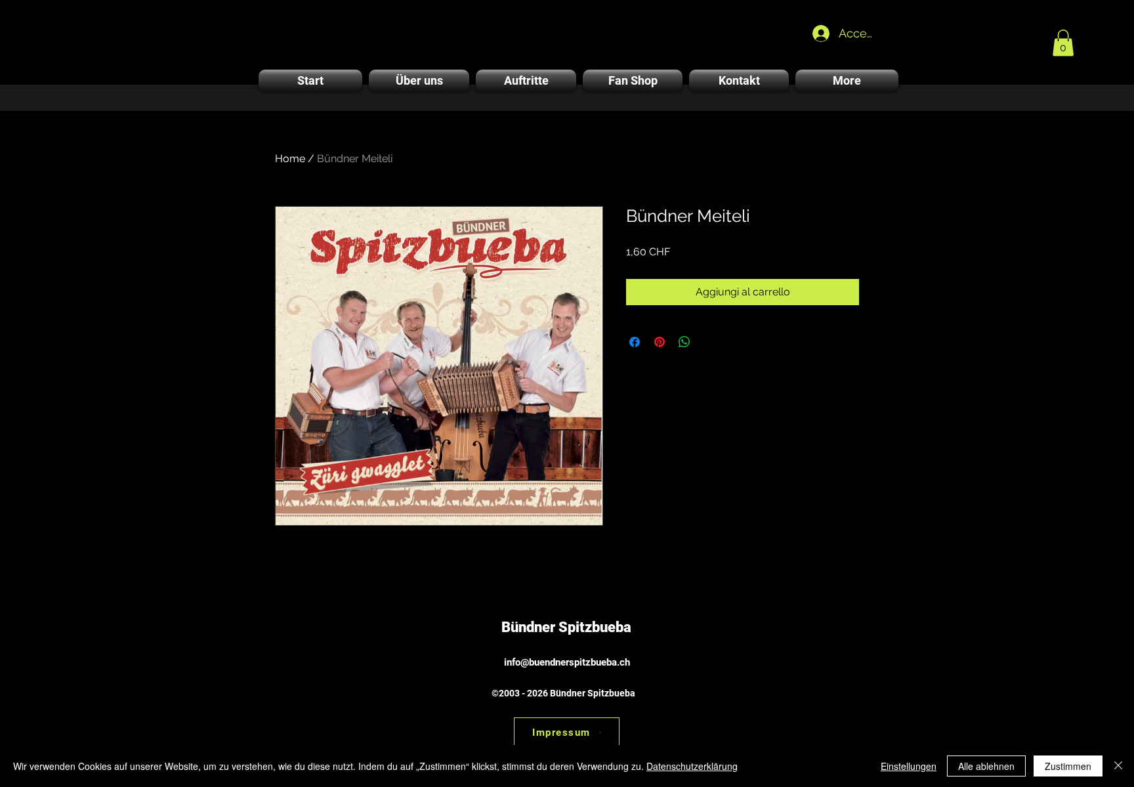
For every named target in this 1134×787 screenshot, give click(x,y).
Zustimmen (1068, 766)
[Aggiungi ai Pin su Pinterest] (659, 342)
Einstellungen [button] (908, 766)
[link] (1063, 43)
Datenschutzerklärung (692, 766)
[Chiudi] (1118, 765)
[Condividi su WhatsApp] (684, 342)
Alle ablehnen (986, 766)
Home (290, 158)
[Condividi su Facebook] (634, 342)
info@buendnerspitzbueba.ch (567, 662)
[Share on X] (709, 342)
